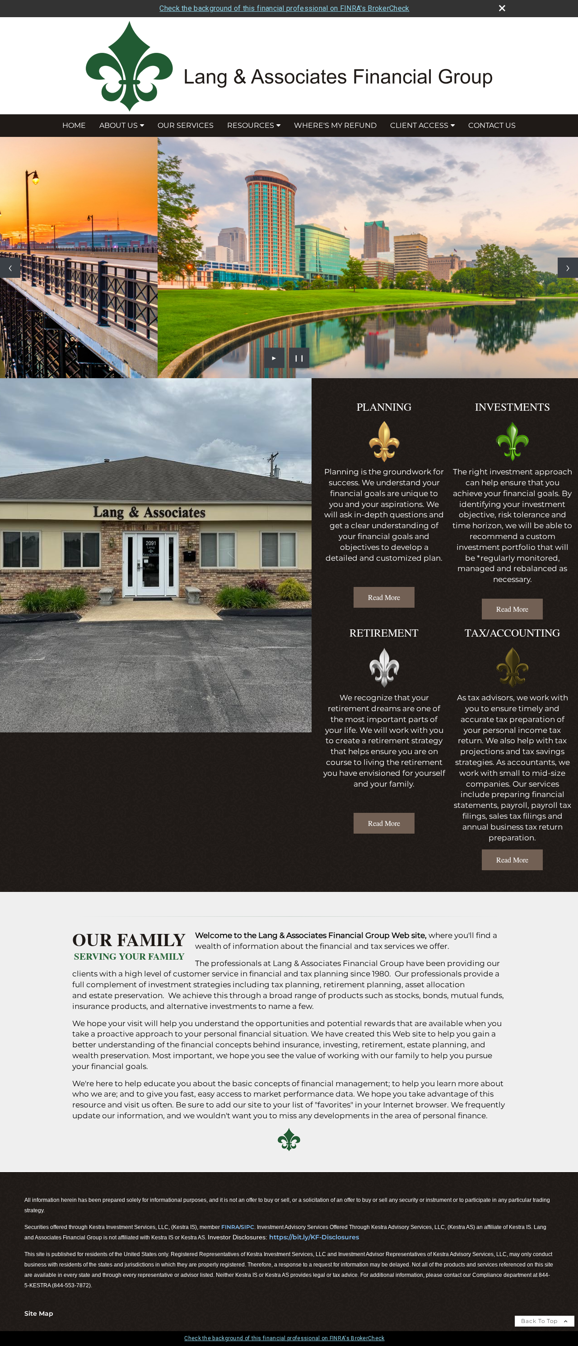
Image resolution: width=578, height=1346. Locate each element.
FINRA (230, 1227)
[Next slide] (568, 268)
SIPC (247, 1227)
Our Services (186, 125)
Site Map (38, 1313)
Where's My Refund (335, 125)
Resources (250, 125)
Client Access (419, 125)
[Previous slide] (10, 268)
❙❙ (299, 358)
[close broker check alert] (502, 8)
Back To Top (540, 1321)
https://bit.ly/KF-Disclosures (314, 1237)
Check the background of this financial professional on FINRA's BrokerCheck (284, 8)
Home (74, 125)
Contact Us (492, 125)
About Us (118, 125)
